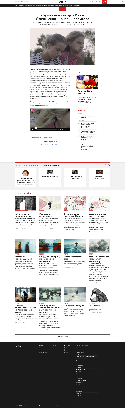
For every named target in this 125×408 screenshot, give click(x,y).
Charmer (58, 405)
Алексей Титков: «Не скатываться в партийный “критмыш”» (99, 260)
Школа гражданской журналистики (84, 389)
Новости (41, 345)
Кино (16, 5)
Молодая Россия (80, 352)
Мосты (77, 354)
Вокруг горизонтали (81, 350)
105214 (99, 282)
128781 (100, 312)
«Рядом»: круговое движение (75, 177)
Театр (56, 5)
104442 (75, 267)
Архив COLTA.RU (43, 352)
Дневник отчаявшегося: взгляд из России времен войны (25, 308)
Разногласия (79, 387)
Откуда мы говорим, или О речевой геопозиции (49, 259)
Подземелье (94, 305)
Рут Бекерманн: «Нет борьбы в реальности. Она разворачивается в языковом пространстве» (25, 181)
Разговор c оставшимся (45, 215)
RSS (67, 352)
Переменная (79, 378)
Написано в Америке (81, 380)
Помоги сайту (24, 1)
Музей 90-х (78, 393)
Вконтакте (68, 345)
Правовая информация (44, 405)
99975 (75, 232)
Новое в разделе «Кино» (26, 165)
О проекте (17, 1)
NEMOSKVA (79, 371)
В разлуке (17, 254)
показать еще (62, 336)
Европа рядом (79, 376)
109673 (50, 329)
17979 (25, 228)
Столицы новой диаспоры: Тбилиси (73, 215)
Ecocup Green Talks (80, 360)
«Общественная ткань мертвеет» (23, 215)
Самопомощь (79, 363)
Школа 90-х (78, 395)
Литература (51, 5)
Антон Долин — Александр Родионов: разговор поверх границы (50, 308)
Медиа (60, 5)
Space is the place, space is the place (97, 215)
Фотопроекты (42, 347)
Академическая (41, 5)
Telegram (68, 347)
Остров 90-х (79, 391)
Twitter (67, 350)
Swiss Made (78, 384)
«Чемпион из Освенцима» (99, 177)
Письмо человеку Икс (75, 305)
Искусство (21, 5)
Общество (65, 5)
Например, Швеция (80, 369)
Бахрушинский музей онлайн (83, 400)
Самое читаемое (51, 165)
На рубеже (78, 367)
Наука (70, 5)
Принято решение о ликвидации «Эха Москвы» (87, 138)
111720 (25, 322)
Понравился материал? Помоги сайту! (41, 137)
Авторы (53, 347)
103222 (51, 228)
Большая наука (79, 382)
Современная (30, 5)
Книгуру (78, 397)
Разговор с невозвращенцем (23, 258)
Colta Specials (77, 5)
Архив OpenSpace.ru (44, 350)
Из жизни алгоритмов (81, 358)
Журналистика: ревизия (81, 347)
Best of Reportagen (80, 373)
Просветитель (79, 365)
